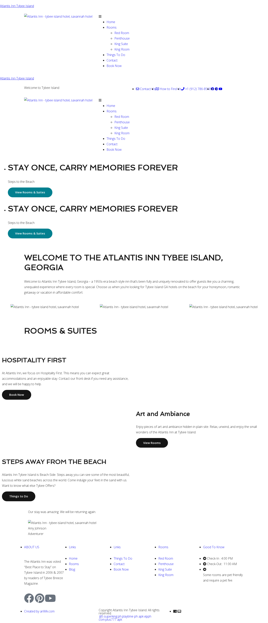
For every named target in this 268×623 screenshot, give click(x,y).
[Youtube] (50, 598)
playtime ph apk (132, 616)
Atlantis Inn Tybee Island (17, 6)
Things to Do (18, 496)
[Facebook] (29, 598)
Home (111, 22)
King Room (121, 49)
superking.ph (112, 616)
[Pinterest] (40, 598)
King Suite (121, 44)
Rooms (112, 27)
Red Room (121, 33)
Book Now (114, 66)
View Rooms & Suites (30, 192)
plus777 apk (113, 619)
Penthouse (122, 38)
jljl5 (101, 616)
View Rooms (152, 443)
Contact (112, 60)
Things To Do (116, 55)
